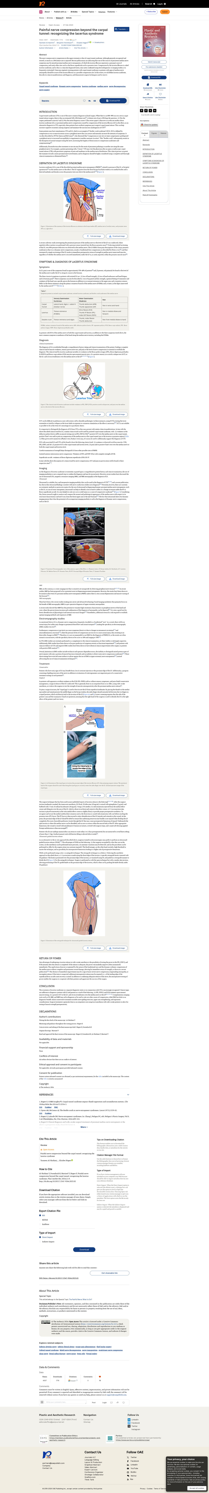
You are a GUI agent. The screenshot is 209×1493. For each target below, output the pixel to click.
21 (113, 491)
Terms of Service (160, 1489)
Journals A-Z (90, 1457)
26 (95, 624)
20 (100, 484)
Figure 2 (91, 357)
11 (83, 356)
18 (109, 482)
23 (118, 588)
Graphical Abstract (92, 1465)
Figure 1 (100, 172)
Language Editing (92, 1460)
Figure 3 (117, 492)
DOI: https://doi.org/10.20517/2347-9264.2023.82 (58, 1278)
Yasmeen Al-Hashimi (47, 43)
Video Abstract (91, 1467)
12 (56, 285)
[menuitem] (41, 12)
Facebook (135, 1423)
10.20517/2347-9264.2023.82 (71, 45)
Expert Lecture (91, 1470)
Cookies (150, 1489)
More (83, 1127)
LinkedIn (134, 1420)
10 (54, 285)
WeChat (134, 1476)
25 (85, 612)
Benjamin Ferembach (65, 43)
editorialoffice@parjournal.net (51, 1422)
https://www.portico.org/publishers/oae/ (133, 1440)
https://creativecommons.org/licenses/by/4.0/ (99, 1324)
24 (109, 609)
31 (114, 643)
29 (58, 634)
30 (99, 637)
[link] (41, 18)
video (100, 1076)
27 (114, 630)
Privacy (142, 1489)
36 (112, 801)
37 (60, 842)
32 (58, 647)
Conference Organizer (94, 1472)
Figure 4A (86, 694)
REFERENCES (46, 1094)
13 (85, 356)
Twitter (134, 1426)
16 (115, 423)
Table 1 (60, 286)
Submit (165, 12)
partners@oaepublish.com (53, 1463)
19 (110, 482)
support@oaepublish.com (116, 1395)
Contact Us (88, 1419)
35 (76, 658)
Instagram (135, 1429)
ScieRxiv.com (90, 1477)
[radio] (67, 1215)
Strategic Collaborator (94, 1475)
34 (115, 656)
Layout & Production (93, 1462)
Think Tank (89, 1480)
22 (116, 588)
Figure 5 (51, 860)
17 (50, 462)
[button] (121, 29)
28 (59, 632)
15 (87, 356)
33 (123, 653)
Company (46, 1466)
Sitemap (86, 1422)
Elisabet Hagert (83, 43)
